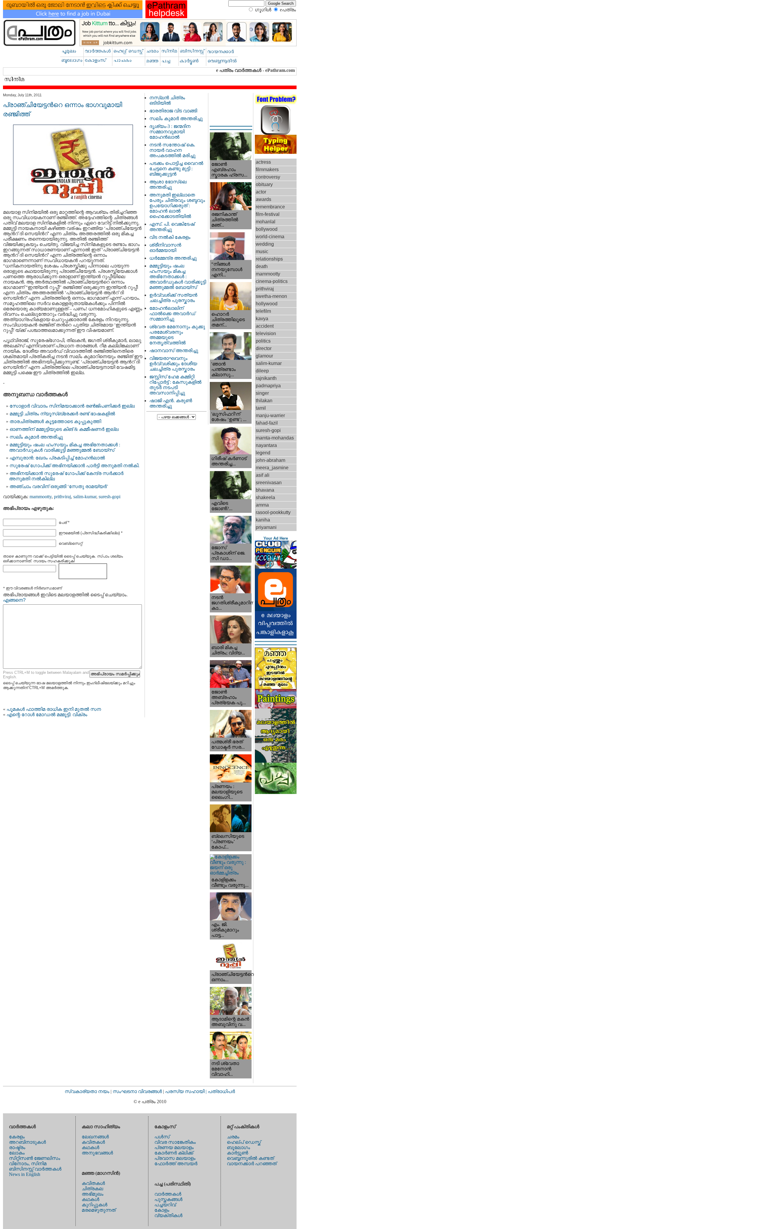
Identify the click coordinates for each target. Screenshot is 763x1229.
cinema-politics (272, 281)
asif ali (262, 475)
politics (263, 340)
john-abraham (270, 460)
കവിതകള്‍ (93, 1142)
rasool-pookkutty (273, 512)
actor (261, 191)
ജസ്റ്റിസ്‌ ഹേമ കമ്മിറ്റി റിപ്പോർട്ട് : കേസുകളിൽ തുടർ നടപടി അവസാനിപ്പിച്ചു (175, 384)
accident (265, 326)
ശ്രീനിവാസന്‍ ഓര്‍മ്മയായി (165, 247)
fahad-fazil (267, 422)
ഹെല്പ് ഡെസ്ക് (244, 1142)
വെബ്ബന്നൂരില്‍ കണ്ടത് (250, 1158)
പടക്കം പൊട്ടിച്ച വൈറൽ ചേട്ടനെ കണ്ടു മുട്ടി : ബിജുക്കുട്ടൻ (176, 169)
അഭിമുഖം (92, 1194)
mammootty (41, 496)
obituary (264, 184)
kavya (262, 318)
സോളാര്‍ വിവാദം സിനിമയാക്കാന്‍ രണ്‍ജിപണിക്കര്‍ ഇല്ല (72, 405)
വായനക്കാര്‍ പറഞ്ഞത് (252, 1163)
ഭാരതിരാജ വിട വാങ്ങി (173, 110)
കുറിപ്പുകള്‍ (94, 1204)
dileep (262, 370)
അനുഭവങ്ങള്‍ (97, 1152)
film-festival (268, 214)
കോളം (161, 1210)
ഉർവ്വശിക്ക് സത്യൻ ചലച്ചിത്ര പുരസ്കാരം (173, 297)
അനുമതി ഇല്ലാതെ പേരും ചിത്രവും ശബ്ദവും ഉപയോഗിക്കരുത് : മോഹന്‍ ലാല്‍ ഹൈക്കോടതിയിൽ (177, 205)
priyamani (266, 527)
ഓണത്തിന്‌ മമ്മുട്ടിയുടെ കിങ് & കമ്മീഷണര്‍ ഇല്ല (64, 429)
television (266, 333)
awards (263, 199)
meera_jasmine (272, 467)
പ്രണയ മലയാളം (174, 1147)
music (262, 251)
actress (263, 162)
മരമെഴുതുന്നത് (99, 1210)
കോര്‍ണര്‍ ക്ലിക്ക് (173, 1152)
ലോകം (17, 1152)
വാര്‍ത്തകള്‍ (167, 1194)
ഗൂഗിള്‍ (263, 9)
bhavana (265, 490)
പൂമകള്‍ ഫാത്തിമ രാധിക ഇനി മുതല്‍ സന (54, 709)
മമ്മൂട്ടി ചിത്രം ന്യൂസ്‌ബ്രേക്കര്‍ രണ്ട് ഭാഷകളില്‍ (62, 413)
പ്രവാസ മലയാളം (175, 1158)
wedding (265, 244)
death (262, 266)
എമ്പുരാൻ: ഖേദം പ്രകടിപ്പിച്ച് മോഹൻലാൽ (57, 457)
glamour (264, 355)
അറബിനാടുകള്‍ (27, 1142)
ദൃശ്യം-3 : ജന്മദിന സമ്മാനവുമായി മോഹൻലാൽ (169, 132)
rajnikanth (266, 378)
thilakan (264, 400)
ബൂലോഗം (238, 1147)
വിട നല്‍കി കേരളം (169, 237)
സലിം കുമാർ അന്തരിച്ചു (36, 436)
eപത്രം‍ (288, 9)
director (264, 348)
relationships (269, 258)
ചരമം (233, 1136)
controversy (268, 176)
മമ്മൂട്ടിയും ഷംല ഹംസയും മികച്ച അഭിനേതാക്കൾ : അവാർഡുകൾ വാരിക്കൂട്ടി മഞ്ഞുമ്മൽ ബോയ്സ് (64, 447)
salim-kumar (84, 496)
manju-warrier (270, 415)
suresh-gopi (109, 496)
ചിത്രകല (92, 1188)
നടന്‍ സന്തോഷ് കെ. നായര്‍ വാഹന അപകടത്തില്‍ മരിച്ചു (172, 150)
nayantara (266, 445)
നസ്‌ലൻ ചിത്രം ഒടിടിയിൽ (167, 100)
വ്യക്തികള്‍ (168, 1215)
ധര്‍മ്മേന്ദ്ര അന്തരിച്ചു (173, 258)
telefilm (263, 311)
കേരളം (17, 1136)
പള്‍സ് (162, 1136)
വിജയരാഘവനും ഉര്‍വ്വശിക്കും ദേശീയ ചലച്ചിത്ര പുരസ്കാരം (173, 364)
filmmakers (267, 169)
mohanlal (265, 221)
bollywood (266, 229)
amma (262, 504)
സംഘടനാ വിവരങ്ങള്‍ (138, 1091)
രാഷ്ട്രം (17, 1147)
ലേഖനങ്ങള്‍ (95, 1136)
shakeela (265, 497)
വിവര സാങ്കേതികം (175, 1142)
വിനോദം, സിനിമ (27, 1163)
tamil (261, 408)
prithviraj (62, 496)
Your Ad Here (275, 538)
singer (262, 393)
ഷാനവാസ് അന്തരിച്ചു (173, 350)
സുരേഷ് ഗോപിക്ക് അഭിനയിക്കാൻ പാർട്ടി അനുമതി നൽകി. (74, 465)
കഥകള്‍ (90, 1147)
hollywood (266, 303)
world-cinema (270, 236)
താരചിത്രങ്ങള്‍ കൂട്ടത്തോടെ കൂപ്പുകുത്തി (55, 421)
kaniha (263, 519)
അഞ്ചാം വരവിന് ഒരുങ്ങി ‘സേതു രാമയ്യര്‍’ (59, 486)
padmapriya (268, 385)
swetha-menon (271, 296)
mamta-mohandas (275, 437)
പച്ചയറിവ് (165, 1204)
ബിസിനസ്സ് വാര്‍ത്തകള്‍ (35, 1168)
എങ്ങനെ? (14, 600)
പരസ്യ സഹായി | (186, 1091)
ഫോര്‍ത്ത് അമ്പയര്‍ (175, 1163)
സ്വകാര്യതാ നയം (87, 1091)
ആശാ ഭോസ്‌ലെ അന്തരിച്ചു (168, 184)
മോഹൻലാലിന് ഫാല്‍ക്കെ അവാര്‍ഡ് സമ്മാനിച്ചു (172, 313)
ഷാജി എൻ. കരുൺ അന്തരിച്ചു (170, 403)
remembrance (270, 206)
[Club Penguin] (276, 566)
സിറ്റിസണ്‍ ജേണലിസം (34, 1158)
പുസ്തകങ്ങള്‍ (168, 1199)
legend (263, 452)
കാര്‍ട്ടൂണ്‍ (237, 1152)
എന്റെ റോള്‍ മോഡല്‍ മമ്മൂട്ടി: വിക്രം (47, 714)
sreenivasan (269, 482)
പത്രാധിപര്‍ (221, 1091)
